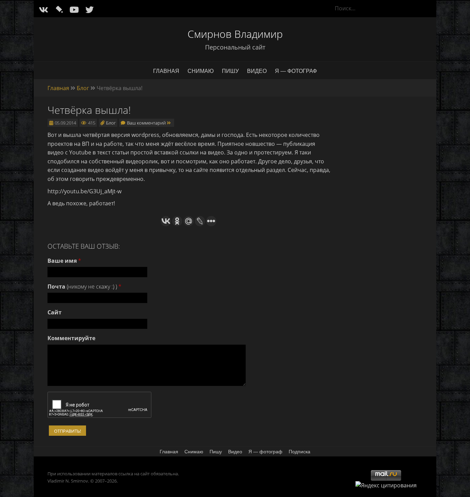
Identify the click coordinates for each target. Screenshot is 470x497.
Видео (257, 71)
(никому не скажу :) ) (84, 286)
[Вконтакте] (43, 9)
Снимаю (201, 71)
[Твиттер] (89, 9)
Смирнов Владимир (235, 34)
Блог (83, 88)
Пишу (230, 71)
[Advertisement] (386, 210)
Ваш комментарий (147, 123)
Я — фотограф (296, 71)
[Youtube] (74, 9)
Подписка (299, 451)
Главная (166, 71)
